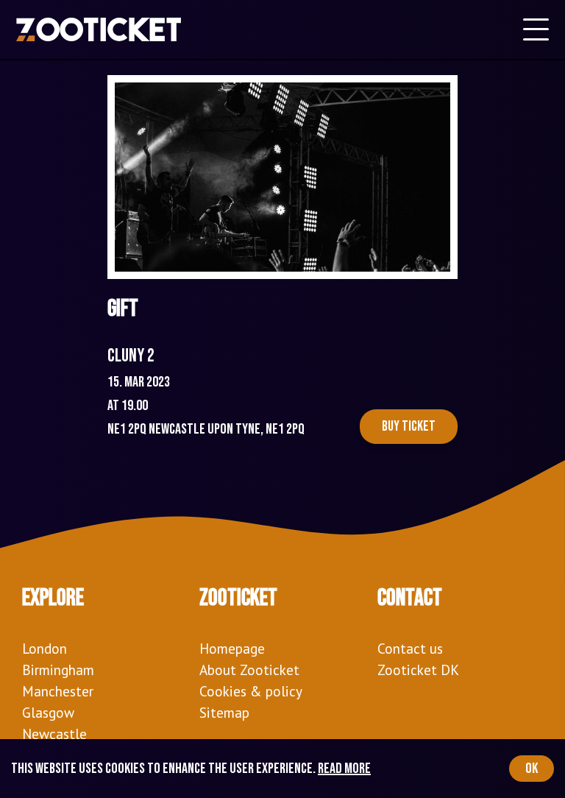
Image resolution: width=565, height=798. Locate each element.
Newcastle (54, 733)
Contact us (410, 648)
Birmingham (58, 669)
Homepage (232, 648)
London (44, 648)
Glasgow (48, 712)
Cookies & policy (250, 691)
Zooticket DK (418, 669)
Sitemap (224, 712)
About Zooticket (249, 669)
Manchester (57, 691)
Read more (344, 768)
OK (531, 768)
